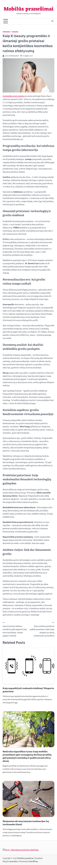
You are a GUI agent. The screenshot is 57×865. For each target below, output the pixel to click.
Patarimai (6, 32)
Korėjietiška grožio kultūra (13, 96)
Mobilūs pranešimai (29, 9)
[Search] (52, 21)
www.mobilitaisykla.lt (12, 56)
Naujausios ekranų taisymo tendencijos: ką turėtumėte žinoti (26, 822)
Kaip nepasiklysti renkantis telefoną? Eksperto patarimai (28, 690)
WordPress (33, 861)
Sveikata (15, 32)
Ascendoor (13, 861)
